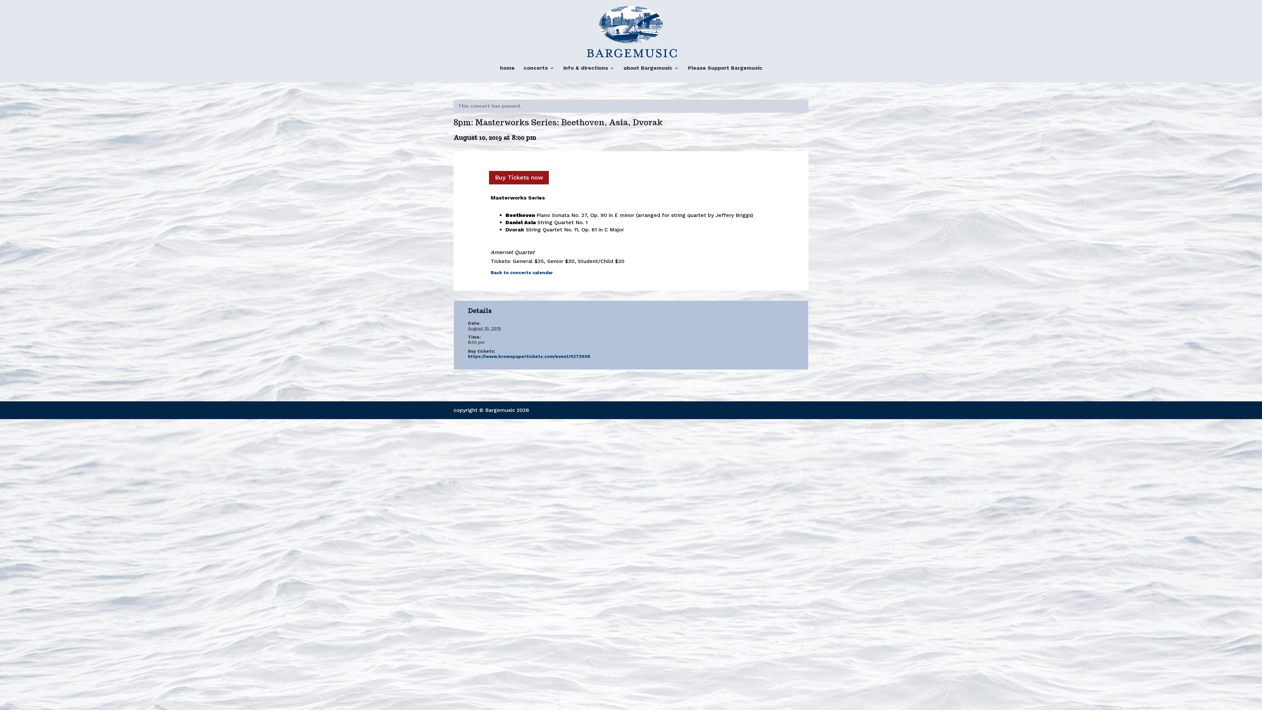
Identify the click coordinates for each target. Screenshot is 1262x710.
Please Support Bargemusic (725, 68)
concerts (536, 68)
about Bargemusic (647, 68)
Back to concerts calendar (522, 272)
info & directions (585, 68)
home (507, 68)
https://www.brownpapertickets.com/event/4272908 (529, 356)
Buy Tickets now (519, 177)
